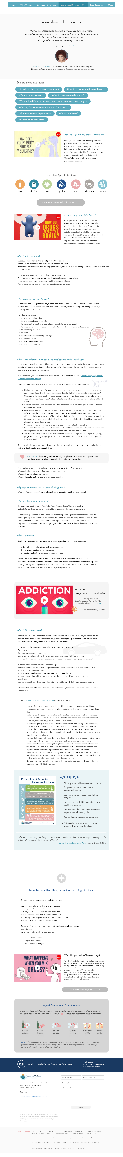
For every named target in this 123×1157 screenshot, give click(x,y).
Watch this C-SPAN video (41, 66)
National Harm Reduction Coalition (39, 700)
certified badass (73, 46)
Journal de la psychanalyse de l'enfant (73, 843)
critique (98, 603)
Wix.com (81, 1148)
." (41, 378)
